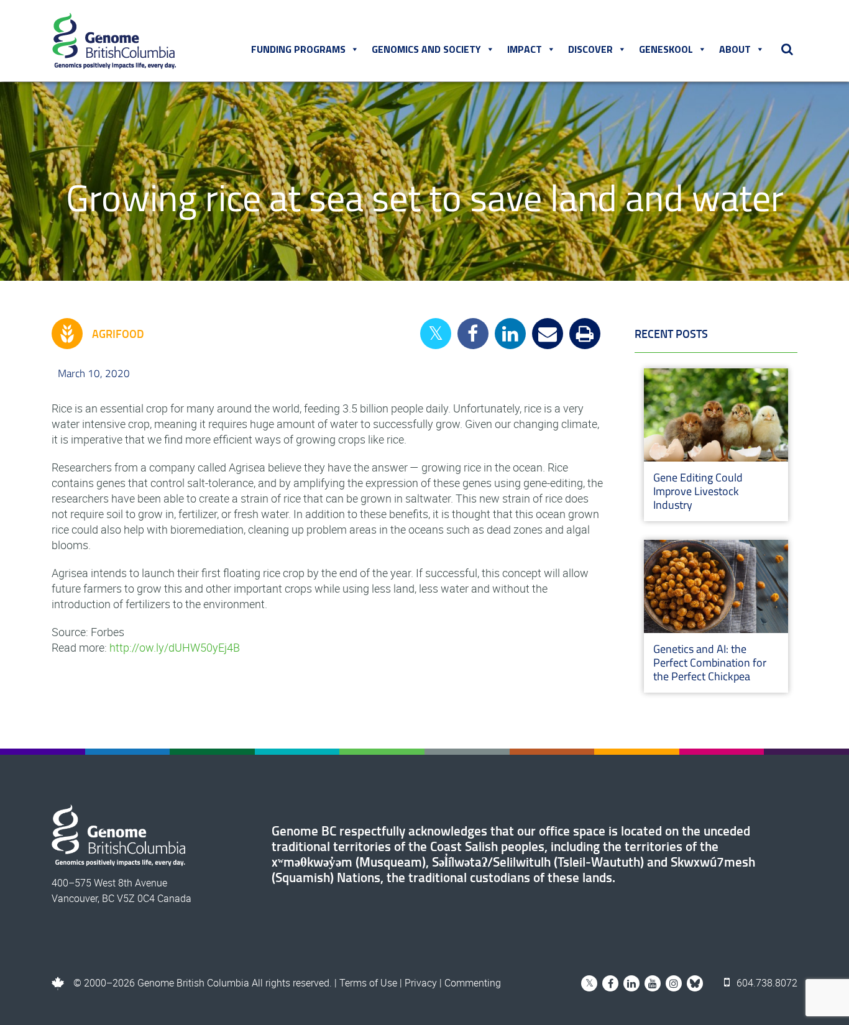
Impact (524, 49)
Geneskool (666, 49)
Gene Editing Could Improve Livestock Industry (698, 491)
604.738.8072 (765, 983)
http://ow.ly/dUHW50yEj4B (174, 647)
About (735, 49)
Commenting (472, 983)
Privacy (421, 983)
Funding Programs (298, 49)
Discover (590, 49)
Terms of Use (368, 983)
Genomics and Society (426, 49)
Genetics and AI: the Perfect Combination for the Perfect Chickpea (709, 662)
